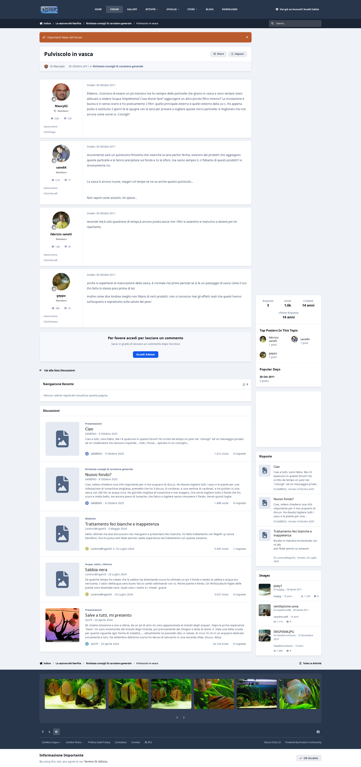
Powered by (303, 742)
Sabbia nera (96, 569)
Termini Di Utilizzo (95, 761)
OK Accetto (311, 758)
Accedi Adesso (145, 354)
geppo (273, 353)
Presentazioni (93, 423)
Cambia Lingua (50, 742)
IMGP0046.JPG (284, 631)
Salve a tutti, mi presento (108, 615)
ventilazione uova (286, 606)
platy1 (278, 586)
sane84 (304, 339)
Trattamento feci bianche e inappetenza (122, 524)
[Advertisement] (288, 419)
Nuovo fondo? (98, 474)
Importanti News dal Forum (64, 37)
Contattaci (121, 742)
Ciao (89, 429)
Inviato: (301, 489)
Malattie (90, 518)
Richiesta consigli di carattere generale (118, 66)
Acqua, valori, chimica (98, 564)
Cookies (135, 742)
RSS (149, 742)
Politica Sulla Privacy (99, 742)
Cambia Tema (73, 742)
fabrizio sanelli (273, 339)
